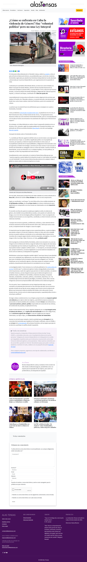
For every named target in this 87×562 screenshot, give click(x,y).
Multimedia (42, 10)
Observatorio (6, 10)
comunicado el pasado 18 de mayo (29, 113)
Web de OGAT (5, 546)
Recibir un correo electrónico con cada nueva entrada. (27, 498)
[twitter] (5, 552)
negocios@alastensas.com (9, 537)
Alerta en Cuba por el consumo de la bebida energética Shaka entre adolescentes (77, 182)
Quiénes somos (6, 522)
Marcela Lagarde (13, 130)
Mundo (32, 10)
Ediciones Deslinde (28, 520)
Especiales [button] (26, 10)
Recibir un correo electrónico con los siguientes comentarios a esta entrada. (33, 494)
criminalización (22, 323)
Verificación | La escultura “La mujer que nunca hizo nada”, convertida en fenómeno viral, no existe (77, 251)
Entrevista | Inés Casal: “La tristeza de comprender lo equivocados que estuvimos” (77, 232)
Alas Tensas (35, 31)
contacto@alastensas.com (18, 352)
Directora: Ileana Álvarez (72, 523)
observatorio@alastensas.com (10, 547)
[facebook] (3, 552)
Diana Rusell (35, 128)
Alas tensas (9, 515)
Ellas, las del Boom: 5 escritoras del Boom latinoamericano (76, 211)
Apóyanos (79, 10)
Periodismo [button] (13, 10)
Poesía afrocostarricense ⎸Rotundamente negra (78, 200)
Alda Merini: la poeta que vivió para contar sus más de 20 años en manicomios (78, 241)
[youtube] (7, 552)
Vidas (37, 10)
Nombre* (13, 467)
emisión (47, 74)
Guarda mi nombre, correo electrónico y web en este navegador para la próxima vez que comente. (30, 483)
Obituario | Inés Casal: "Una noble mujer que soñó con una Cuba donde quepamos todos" (77, 270)
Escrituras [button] (20, 10)
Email (12, 472)
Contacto (4, 524)
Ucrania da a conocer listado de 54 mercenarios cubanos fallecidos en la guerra (77, 261)
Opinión (49, 30)
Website (13, 476)
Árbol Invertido (27, 518)
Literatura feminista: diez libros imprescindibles (76, 191)
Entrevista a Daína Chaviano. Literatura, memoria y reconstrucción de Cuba (77, 222)
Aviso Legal (5, 526)
